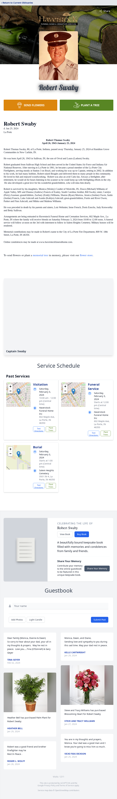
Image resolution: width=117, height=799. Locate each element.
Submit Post (100, 619)
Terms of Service (67, 785)
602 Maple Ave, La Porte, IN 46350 (47, 419)
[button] (18, 391)
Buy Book (81, 534)
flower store (86, 255)
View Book (65, 534)
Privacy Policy (50, 785)
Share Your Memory (97, 568)
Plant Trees (50, 429)
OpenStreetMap (62, 790)
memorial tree (40, 255)
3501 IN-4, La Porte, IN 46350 (47, 478)
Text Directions (38, 429)
